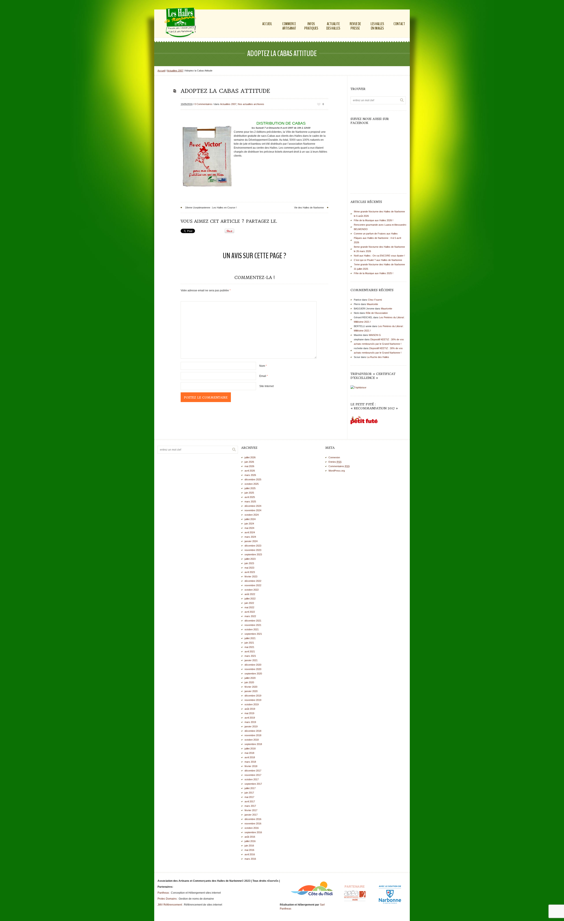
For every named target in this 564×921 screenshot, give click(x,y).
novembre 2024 (253, 510)
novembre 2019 (253, 700)
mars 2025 (250, 501)
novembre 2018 (253, 735)
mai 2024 (249, 528)
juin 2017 (249, 792)
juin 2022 (249, 603)
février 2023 (251, 576)
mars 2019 (250, 722)
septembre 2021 (253, 634)
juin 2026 (249, 461)
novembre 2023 (253, 550)
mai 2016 (249, 850)
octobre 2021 (252, 629)
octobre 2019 (252, 704)
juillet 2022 (250, 598)
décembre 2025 (253, 479)
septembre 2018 (253, 744)
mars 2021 (250, 656)
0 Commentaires (203, 104)
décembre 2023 (253, 545)
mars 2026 (250, 475)
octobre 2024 (252, 514)
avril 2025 (250, 497)
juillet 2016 (250, 841)
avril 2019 (250, 717)
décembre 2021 (253, 620)
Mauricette (372, 304)
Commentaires (339, 466)
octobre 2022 (252, 589)
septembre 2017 (253, 783)
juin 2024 (249, 523)
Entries (334, 461)
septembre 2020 (253, 673)
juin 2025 (249, 492)
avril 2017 (250, 801)
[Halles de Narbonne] (181, 23)
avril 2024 (250, 532)
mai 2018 (249, 753)
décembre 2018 (253, 731)
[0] (319, 104)
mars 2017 (250, 806)
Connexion (334, 457)
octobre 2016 (252, 828)
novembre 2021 (253, 625)
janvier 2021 (251, 660)
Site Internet (266, 386)
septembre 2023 (253, 554)
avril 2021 (250, 651)
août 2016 (250, 836)
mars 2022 (250, 616)
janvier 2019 (251, 726)
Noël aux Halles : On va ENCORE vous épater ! (379, 255)
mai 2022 (249, 607)
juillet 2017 (250, 788)
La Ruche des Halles (378, 357)
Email (263, 376)
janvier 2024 (251, 541)
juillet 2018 (250, 748)
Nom (263, 365)
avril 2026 (250, 470)
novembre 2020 (253, 669)
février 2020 (251, 686)
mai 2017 (249, 797)
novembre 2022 (253, 585)
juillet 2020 (250, 678)
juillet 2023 (250, 559)
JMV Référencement (170, 904)
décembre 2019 (253, 695)
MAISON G (375, 335)
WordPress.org (336, 470)
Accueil (161, 70)
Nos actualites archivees (251, 104)
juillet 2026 (250, 457)
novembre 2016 (253, 823)
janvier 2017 (251, 814)
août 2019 (250, 709)
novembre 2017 (253, 775)
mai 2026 (249, 466)
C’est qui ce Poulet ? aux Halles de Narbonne (378, 260)
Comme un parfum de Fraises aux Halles (376, 233)
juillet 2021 (250, 638)
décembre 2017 (253, 770)
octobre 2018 (252, 739)
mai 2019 (249, 713)
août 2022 (250, 594)
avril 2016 (250, 854)
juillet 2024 (250, 519)
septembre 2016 (253, 832)
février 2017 (251, 810)
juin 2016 (249, 845)
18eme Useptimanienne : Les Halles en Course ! (211, 207)
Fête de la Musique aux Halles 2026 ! (373, 220)
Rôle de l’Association (377, 313)
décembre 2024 (253, 506)
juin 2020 (249, 682)
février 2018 (251, 766)
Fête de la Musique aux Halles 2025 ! (373, 273)
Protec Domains (167, 898)
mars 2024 (250, 536)
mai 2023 (249, 567)
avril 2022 (250, 611)
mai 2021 (249, 647)
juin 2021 (249, 642)
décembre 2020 (253, 664)
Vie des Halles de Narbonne (309, 207)
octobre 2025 (252, 484)
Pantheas (163, 892)
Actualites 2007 (175, 70)
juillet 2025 (250, 488)
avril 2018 (250, 757)
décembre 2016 (253, 819)
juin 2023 (249, 563)
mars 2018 (250, 761)
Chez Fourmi (375, 299)
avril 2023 (250, 572)
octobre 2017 (252, 779)
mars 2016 (250, 858)
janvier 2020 (251, 691)
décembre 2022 (253, 581)
